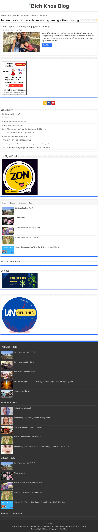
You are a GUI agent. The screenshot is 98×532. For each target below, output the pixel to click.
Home (2, 15)
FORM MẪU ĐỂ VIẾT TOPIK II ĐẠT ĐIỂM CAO (18, 133)
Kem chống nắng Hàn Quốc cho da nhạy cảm (32, 418)
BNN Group (44, 529)
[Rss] (45, 103)
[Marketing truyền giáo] (7, 394)
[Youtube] (53, 103)
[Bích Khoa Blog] (49, 6)
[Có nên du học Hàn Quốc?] (7, 355)
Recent (4, 203)
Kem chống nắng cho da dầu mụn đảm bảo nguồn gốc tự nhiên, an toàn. (27, 144)
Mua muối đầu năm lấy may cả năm (14, 121)
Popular (13, 203)
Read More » (47, 45)
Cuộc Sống (14, 30)
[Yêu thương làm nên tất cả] (7, 375)
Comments (22, 203)
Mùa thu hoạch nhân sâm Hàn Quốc (14, 125)
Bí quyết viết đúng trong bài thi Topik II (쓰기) (17, 136)
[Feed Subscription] (97, 20)
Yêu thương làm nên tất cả (24, 372)
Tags (30, 203)
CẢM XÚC (8, 30)
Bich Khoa (63, 529)
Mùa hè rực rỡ (7, 118)
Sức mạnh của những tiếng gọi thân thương (26, 26)
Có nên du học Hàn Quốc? (11, 114)
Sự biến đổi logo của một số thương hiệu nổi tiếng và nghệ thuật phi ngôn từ (43, 381)
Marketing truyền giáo (22, 391)
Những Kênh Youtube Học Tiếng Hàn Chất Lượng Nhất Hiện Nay (24, 129)
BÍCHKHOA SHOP (79, 526)
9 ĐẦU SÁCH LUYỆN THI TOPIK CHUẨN (16, 140)
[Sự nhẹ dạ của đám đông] (7, 365)
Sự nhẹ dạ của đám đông (24, 362)
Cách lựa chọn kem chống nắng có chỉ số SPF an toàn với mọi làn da (26, 148)
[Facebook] (49, 103)
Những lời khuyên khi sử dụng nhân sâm (30, 427)
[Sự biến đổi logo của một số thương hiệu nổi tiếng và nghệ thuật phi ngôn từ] (7, 384)
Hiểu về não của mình (22, 408)
